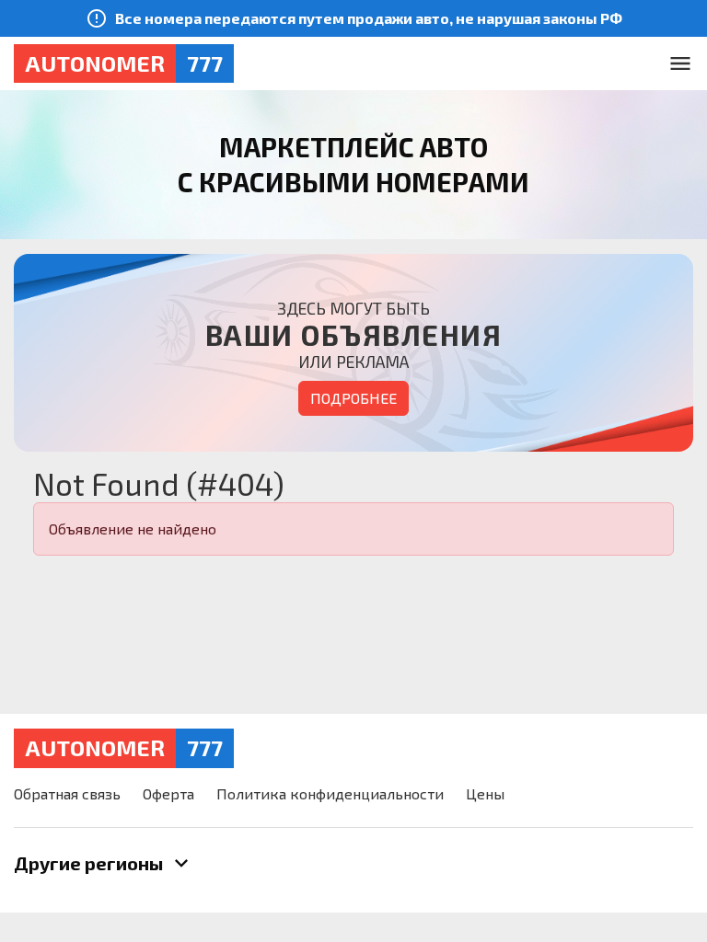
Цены (485, 793)
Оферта (168, 793)
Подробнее (353, 398)
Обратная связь (67, 793)
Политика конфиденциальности (330, 793)
